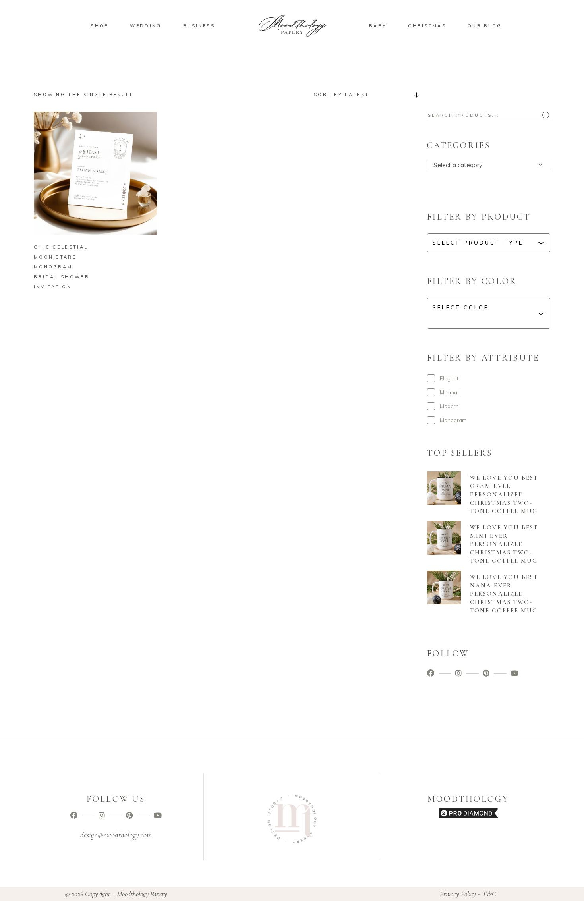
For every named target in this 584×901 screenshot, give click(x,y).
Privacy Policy (458, 893)
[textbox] (491, 165)
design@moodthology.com (116, 835)
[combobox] (363, 94)
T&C (489, 893)
